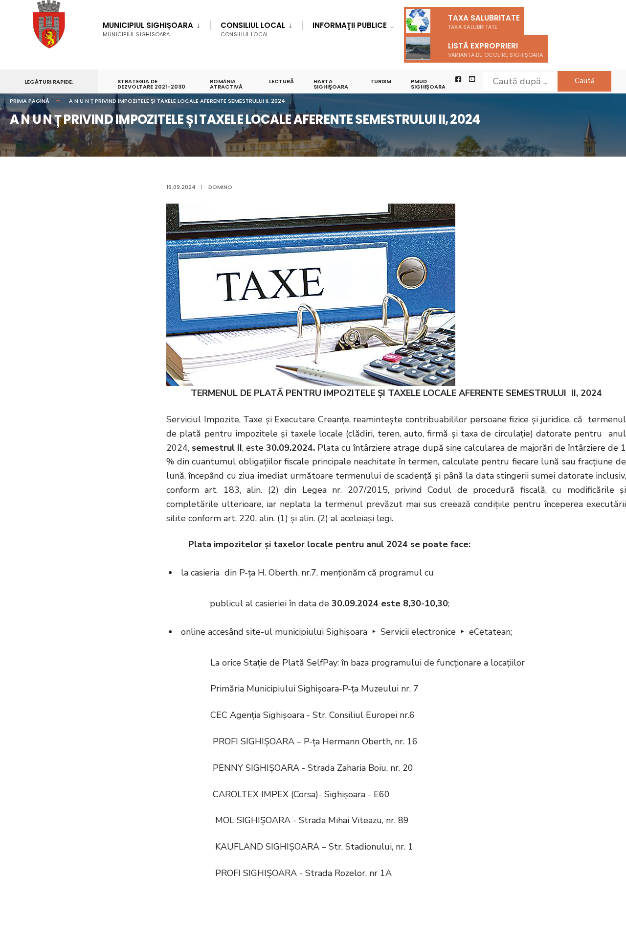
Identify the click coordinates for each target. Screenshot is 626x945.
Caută (585, 81)
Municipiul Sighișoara (148, 29)
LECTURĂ (281, 81)
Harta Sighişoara (330, 84)
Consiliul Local (253, 29)
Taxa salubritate (484, 22)
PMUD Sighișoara (428, 84)
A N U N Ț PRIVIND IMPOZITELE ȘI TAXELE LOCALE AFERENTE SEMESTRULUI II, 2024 (177, 101)
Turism (380, 81)
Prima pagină (29, 101)
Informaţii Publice (350, 25)
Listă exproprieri (495, 50)
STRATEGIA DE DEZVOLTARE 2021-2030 (151, 84)
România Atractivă (226, 84)
